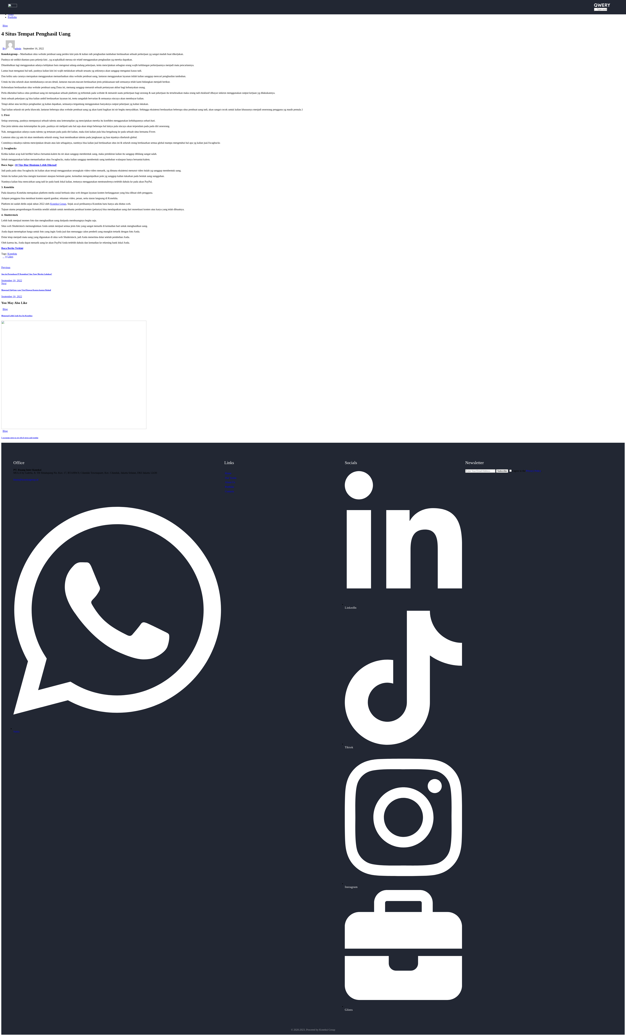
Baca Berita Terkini (12, 248)
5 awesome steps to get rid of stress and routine (19, 438)
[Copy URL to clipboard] (33, 262)
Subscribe (502, 471)
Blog (5, 25)
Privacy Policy (533, 470)
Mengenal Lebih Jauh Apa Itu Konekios (16, 316)
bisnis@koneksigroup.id (25, 479)
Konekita (12, 253)
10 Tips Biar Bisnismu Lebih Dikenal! (36, 165)
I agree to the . (527, 470)
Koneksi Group (58, 203)
